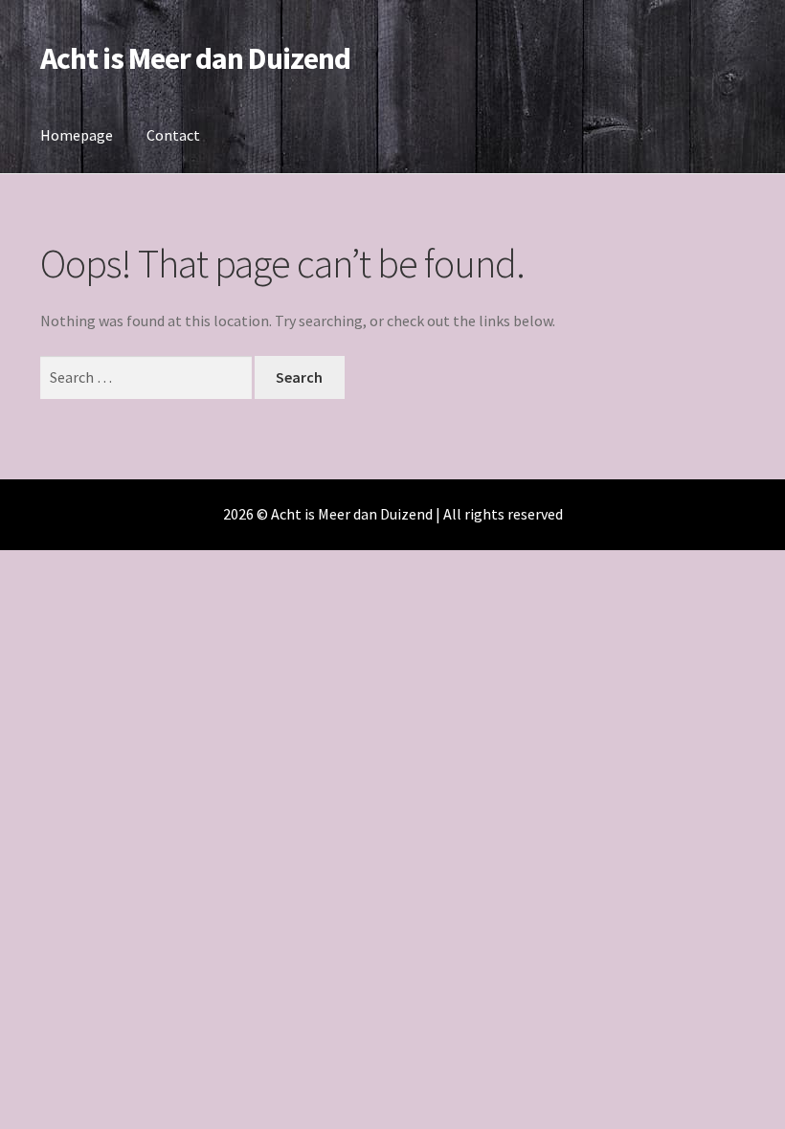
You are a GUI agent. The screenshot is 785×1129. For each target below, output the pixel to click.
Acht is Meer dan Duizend (195, 58)
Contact (173, 134)
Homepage (76, 134)
